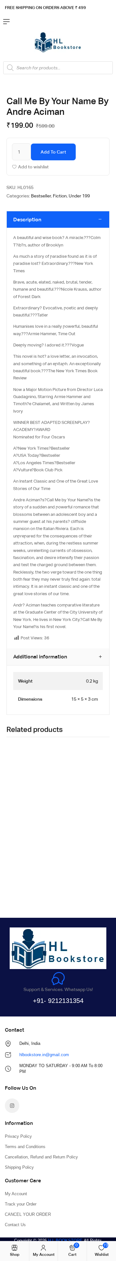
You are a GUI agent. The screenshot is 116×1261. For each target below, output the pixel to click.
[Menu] (6, 21)
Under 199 (79, 195)
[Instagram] (12, 1105)
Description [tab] (27, 219)
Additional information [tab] (40, 657)
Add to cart (53, 152)
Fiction (60, 195)
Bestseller (41, 195)
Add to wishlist (33, 166)
